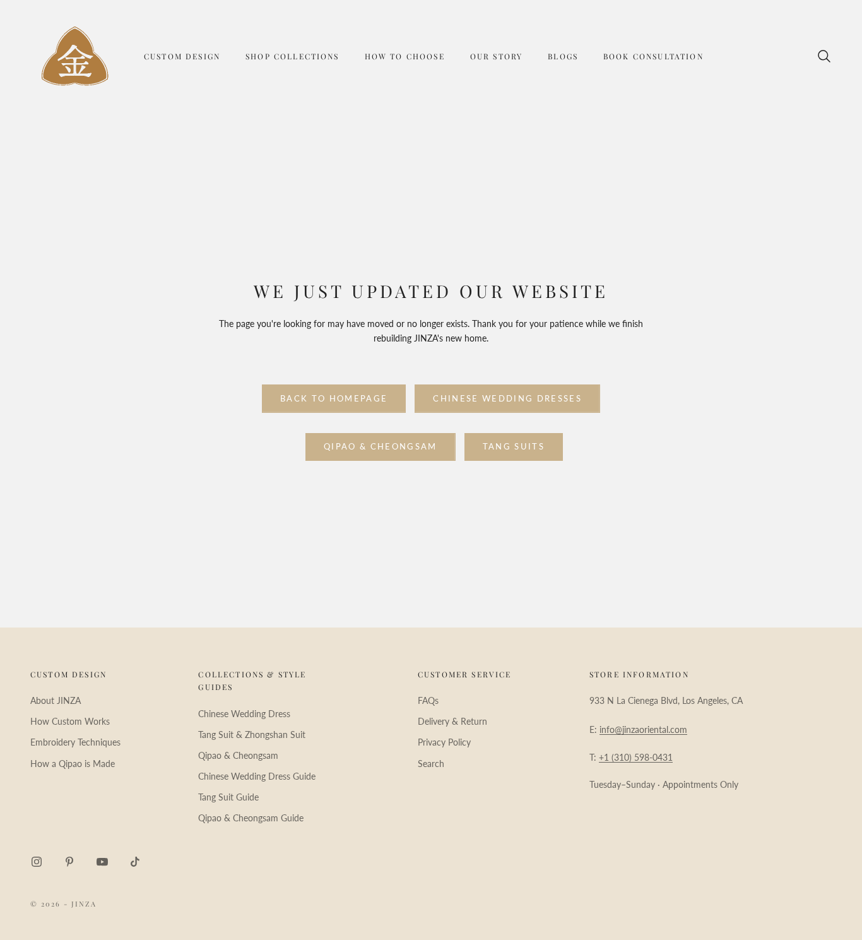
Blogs (563, 56)
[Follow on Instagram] (36, 861)
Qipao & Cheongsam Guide (251, 817)
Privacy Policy (444, 742)
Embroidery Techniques (75, 742)
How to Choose (405, 56)
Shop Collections (292, 56)
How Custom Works (70, 721)
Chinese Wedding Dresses (507, 398)
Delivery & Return (452, 721)
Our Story (496, 56)
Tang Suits (514, 446)
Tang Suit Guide (228, 797)
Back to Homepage (333, 398)
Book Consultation (653, 56)
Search (431, 763)
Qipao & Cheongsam (380, 446)
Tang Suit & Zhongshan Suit (251, 734)
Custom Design (182, 56)
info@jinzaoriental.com (643, 729)
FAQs (428, 700)
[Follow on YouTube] (102, 861)
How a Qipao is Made (72, 763)
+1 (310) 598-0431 (636, 757)
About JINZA (55, 700)
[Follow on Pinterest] (69, 861)
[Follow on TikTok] (135, 861)
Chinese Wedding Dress (244, 713)
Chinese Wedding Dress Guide (257, 776)
